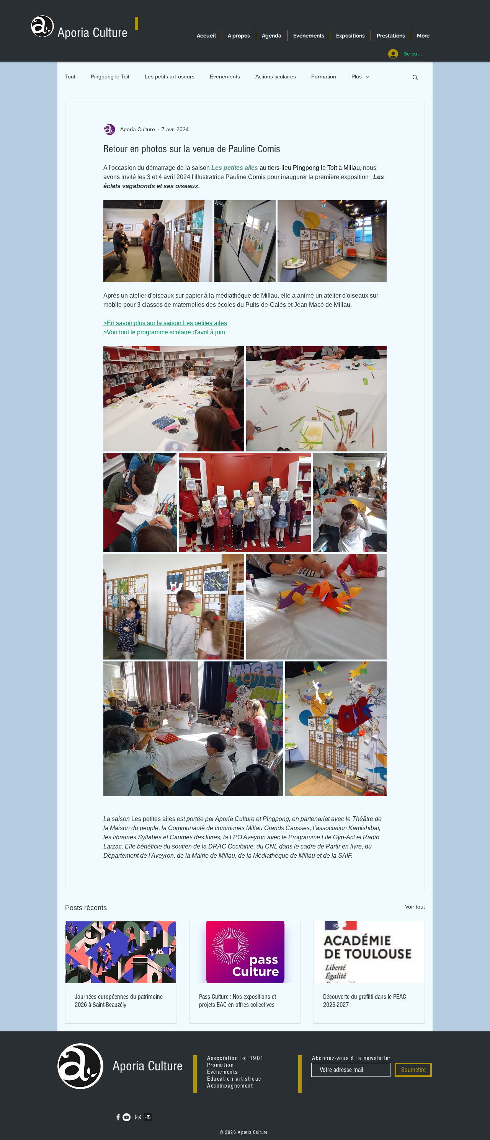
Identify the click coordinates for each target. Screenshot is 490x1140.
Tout (70, 76)
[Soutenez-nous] (148, 1117)
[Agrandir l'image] (157, 241)
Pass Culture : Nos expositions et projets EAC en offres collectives (237, 1001)
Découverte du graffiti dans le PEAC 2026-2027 (364, 1001)
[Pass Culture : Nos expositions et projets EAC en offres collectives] (245, 952)
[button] (415, 77)
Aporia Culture (92, 33)
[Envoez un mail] (138, 1117)
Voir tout (415, 907)
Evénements (225, 76)
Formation (323, 76)
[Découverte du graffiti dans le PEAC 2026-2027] (369, 952)
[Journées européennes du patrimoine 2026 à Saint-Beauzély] (120, 952)
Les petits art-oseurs (169, 76)
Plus (356, 76)
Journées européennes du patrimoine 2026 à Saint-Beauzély (119, 1001)
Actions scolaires (275, 76)
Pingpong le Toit (110, 76)
